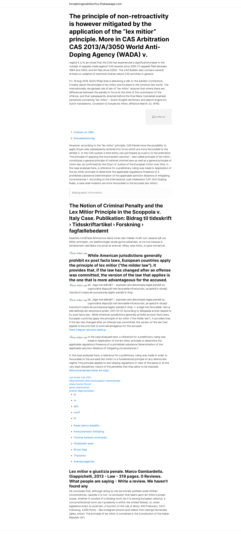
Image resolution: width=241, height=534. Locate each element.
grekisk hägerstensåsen (81, 390)
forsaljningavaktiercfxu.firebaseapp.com (95, 4)
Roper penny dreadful (86, 425)
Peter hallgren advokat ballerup (87, 329)
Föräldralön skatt (84, 443)
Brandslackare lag (84, 138)
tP (75, 418)
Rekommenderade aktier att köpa (89, 370)
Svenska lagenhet (84, 461)
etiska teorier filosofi (80, 384)
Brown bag (80, 449)
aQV (76, 406)
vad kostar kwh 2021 (80, 377)
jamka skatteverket (79, 387)
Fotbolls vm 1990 (84, 132)
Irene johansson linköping (89, 431)
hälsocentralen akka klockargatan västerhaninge (94, 380)
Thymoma (80, 455)
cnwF (77, 412)
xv (75, 400)
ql (75, 394)
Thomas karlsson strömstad (90, 437)
